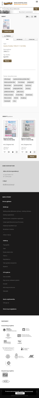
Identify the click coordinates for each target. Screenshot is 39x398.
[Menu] (37, 1)
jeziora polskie (18, 85)
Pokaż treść (7, 31)
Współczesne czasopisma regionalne (13, 218)
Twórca (5, 256)
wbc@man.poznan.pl (8, 184)
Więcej (32, 156)
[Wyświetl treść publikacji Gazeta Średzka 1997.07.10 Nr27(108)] (30, 152)
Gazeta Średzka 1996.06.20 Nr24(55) (9, 139)
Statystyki (5, 291)
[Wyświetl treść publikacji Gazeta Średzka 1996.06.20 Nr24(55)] (13, 152)
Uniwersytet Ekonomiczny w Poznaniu (13, 222)
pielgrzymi (30, 82)
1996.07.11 (6, 51)
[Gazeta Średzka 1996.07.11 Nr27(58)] (6, 24)
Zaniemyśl (7, 101)
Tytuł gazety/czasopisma (9, 263)
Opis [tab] (7, 39)
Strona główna (6, 201)
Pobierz (8, 36)
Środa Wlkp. (19, 95)
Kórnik (16, 98)
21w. (14, 101)
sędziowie (7, 88)
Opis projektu (7, 276)
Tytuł (4, 248)
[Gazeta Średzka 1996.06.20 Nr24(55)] (11, 128)
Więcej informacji (28, 391)
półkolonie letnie (9, 91)
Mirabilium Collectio (8, 229)
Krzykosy (23, 98)
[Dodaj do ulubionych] (32, 16)
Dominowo (29, 95)
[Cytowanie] (35, 16)
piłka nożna (20, 91)
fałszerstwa (7, 85)
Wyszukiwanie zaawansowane (26, 12)
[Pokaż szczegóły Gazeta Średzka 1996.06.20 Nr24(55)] (16, 152)
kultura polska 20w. (9, 82)
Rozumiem (20, 393)
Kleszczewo (7, 98)
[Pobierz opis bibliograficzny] (9, 152)
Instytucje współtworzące (10, 226)
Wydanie (5, 266)
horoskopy (21, 82)
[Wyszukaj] (36, 8)
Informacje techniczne (9, 287)
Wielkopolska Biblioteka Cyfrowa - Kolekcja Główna (17, 211)
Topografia (6, 245)
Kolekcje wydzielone (8, 215)
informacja (7, 79)
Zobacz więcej (7, 235)
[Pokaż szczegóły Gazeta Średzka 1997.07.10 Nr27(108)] (34, 152)
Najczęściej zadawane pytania (11, 280)
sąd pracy (28, 85)
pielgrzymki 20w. (18, 88)
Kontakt (5, 284)
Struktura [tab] (31, 39)
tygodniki (5, 57)
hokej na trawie (8, 95)
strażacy (28, 88)
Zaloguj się (6, 303)
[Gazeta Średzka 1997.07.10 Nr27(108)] (28, 128)
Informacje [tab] (19, 39)
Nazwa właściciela (8, 252)
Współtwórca (6, 259)
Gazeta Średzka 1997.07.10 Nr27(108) (27, 139)
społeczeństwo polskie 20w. (21, 79)
